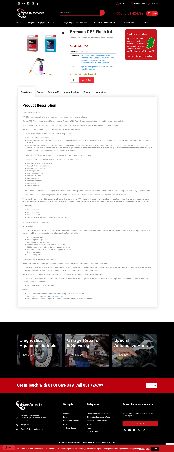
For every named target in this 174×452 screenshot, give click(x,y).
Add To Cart (86, 80)
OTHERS (105, 63)
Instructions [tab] (100, 92)
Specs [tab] (40, 92)
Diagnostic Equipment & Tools (41, 22)
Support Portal (139, 3)
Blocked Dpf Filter (91, 66)
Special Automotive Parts (105, 22)
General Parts (95, 63)
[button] (63, 33)
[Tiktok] (144, 430)
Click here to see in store (56, 296)
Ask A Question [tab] (71, 92)
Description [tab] (26, 92)
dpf (82, 66)
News (146, 22)
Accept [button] (154, 449)
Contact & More (130, 22)
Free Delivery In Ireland (137, 34)
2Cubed (112, 442)
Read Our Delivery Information (139, 56)
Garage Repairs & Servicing (74, 22)
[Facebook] (19, 3)
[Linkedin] (28, 3)
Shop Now (29, 355)
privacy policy (144, 448)
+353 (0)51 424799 (129, 13)
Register (155, 3)
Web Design (101, 442)
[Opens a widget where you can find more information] (8, 448)
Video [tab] (87, 92)
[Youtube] (23, 3)
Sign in (121, 3)
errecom (102, 66)
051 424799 (93, 385)
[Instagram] (33, 3)
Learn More (77, 355)
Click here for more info (75, 294)
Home (18, 22)
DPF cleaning (90, 69)
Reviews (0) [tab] (53, 92)
